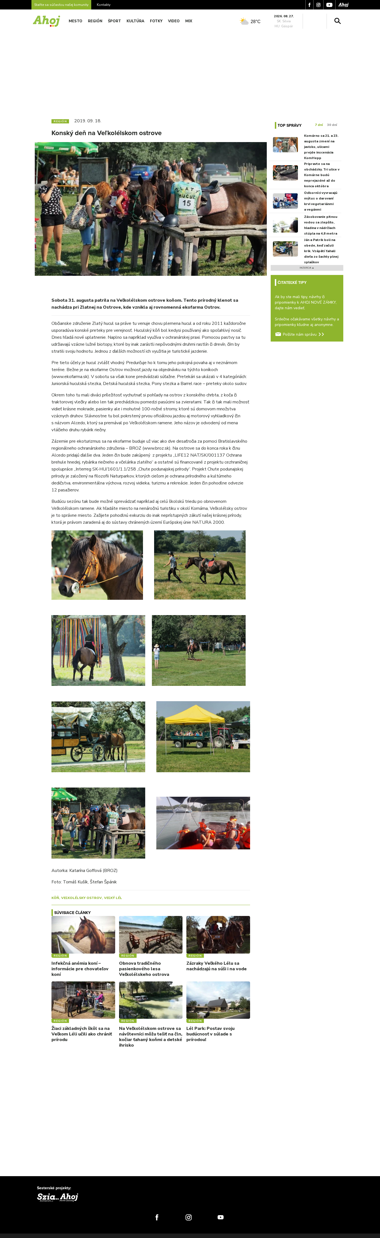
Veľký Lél (113, 898)
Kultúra (135, 21)
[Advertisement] (190, 72)
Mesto (75, 21)
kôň (55, 898)
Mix (188, 21)
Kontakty (103, 5)
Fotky (156, 21)
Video (174, 21)
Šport (114, 21)
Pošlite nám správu (300, 334)
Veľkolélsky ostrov (81, 898)
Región (95, 21)
